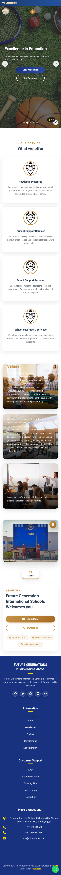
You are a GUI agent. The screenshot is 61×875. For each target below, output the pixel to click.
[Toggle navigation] (56, 12)
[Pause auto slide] (55, 122)
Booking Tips (30, 783)
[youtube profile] (45, 694)
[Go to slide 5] (37, 122)
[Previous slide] (5, 64)
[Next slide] (56, 64)
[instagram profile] (30, 694)
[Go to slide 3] (30, 123)
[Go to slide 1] (24, 122)
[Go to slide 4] (33, 122)
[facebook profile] (15, 694)
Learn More (32, 619)
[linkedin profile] (38, 694)
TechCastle (36, 869)
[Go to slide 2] (27, 122)
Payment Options (30, 776)
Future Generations (30, 666)
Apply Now (30, 70)
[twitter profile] (23, 694)
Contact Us (30, 78)
